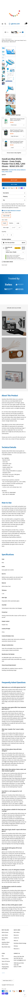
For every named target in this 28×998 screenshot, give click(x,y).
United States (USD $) (7, 980)
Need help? (4, 265)
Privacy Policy (5, 958)
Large (18, 223)
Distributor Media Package (20, 943)
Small (4, 223)
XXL (19, 227)
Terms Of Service (6, 961)
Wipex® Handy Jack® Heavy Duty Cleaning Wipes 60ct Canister (16, 142)
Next (21, 32)
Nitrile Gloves (8, 39)
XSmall (13, 227)
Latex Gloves (5, 935)
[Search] (5, 23)
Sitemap (16, 946)
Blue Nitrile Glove (6, 947)
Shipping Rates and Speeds (5, 967)
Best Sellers (16, 932)
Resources (16, 935)
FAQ (3, 956)
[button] (3, 48)
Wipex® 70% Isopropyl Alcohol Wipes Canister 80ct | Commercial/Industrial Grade (17, 119)
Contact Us (16, 938)
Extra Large (6, 227)
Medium (11, 223)
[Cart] (25, 23)
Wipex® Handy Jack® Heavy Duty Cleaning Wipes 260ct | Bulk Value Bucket (16, 131)
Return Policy (5, 964)
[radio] (14, 243)
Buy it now (14, 184)
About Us (16, 940)
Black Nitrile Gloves (5, 938)
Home (3, 39)
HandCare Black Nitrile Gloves (5, 943)
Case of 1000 (6, 215)
